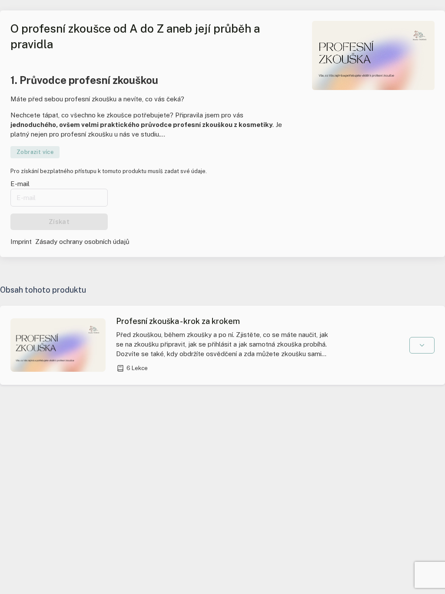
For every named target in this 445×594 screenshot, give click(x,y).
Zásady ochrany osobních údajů (82, 241)
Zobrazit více (35, 152)
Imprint (21, 241)
